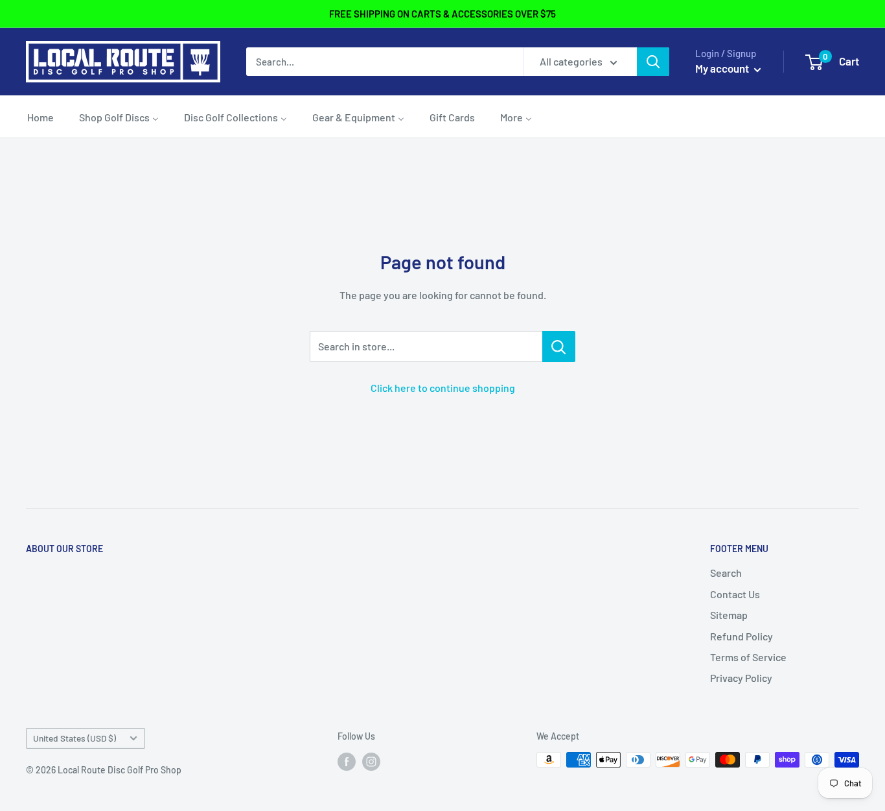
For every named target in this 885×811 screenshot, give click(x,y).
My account (723, 68)
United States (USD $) (74, 738)
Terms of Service (748, 657)
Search (726, 572)
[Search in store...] (558, 346)
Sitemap (729, 615)
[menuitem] (40, 116)
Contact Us (735, 594)
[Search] (653, 61)
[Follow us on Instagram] (371, 761)
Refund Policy (741, 636)
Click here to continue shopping (443, 387)
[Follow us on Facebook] (347, 761)
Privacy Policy (741, 678)
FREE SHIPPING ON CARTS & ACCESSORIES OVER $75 (442, 13)
